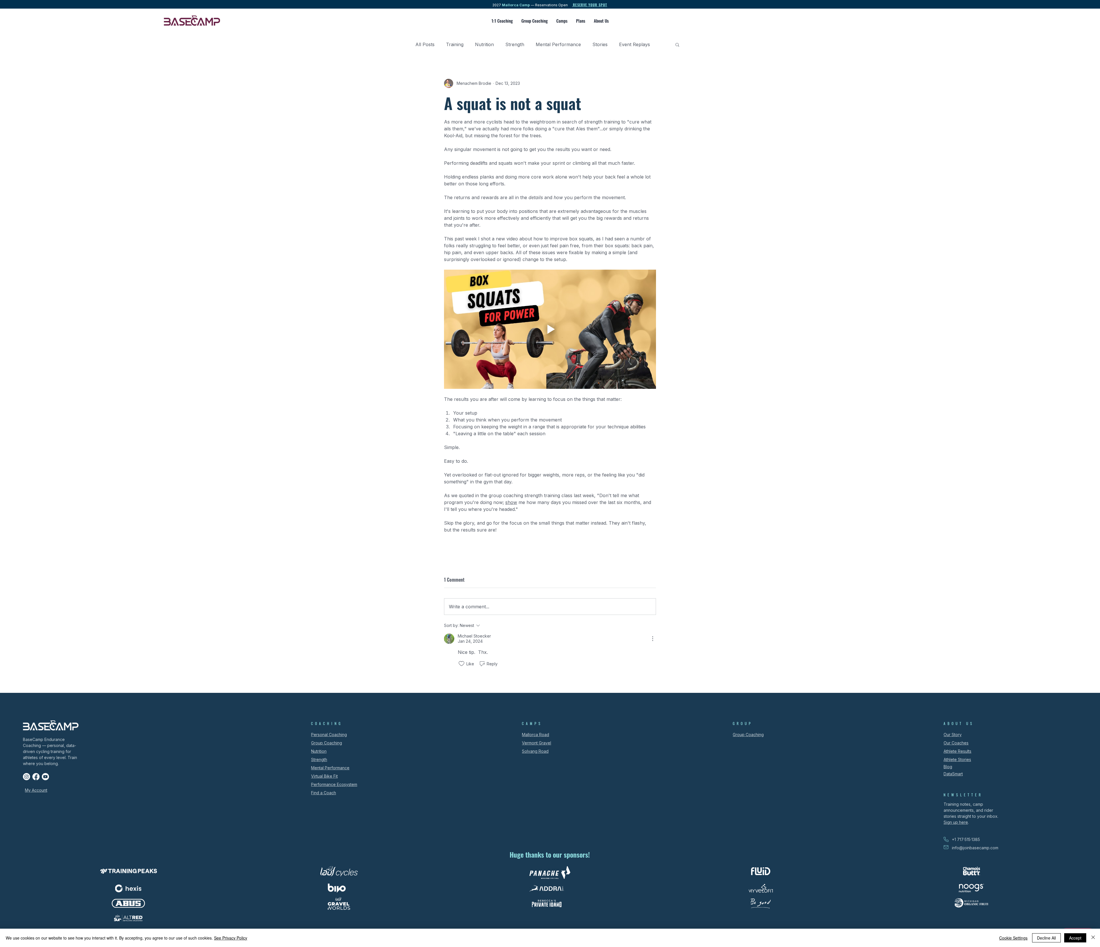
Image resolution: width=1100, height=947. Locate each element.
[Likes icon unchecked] (461, 663)
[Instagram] (26, 776)
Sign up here (956, 822)
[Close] (1093, 937)
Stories (600, 44)
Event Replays (634, 44)
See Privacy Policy (230, 938)
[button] (677, 44)
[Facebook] (36, 776)
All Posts (425, 44)
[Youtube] (45, 776)
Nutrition (484, 44)
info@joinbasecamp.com (975, 847)
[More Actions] (652, 638)
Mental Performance (558, 44)
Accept (1075, 938)
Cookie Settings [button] (1013, 938)
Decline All (1046, 938)
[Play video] (550, 329)
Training (454, 44)
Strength (514, 44)
